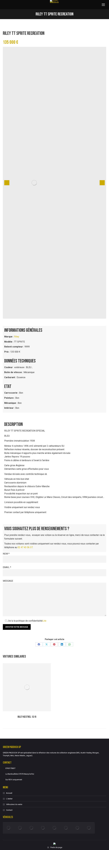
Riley (16, 336)
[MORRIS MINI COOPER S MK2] (43, 828)
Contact (9, 810)
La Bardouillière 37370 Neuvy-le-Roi (19, 774)
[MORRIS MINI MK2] (54, 828)
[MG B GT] (31, 828)
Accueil (9, 793)
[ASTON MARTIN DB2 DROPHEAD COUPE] (77, 828)
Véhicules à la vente (14, 804)
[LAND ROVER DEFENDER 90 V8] (8, 828)
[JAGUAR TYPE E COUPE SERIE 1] (20, 828)
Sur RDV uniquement (13, 780)
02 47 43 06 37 (25, 547)
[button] (6, 182)
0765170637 (10, 768)
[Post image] (27, 687)
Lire (44, 620)
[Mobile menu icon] (103, 5)
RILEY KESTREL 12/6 (27, 717)
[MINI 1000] (66, 828)
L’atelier (9, 799)
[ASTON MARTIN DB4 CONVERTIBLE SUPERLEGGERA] (89, 828)
